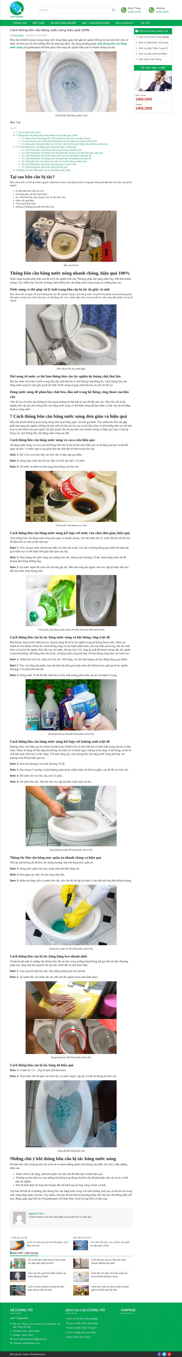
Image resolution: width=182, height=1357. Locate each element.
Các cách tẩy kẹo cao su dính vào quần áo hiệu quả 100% (110, 1244)
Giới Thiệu (38, 22)
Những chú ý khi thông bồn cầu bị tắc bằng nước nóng (44, 170)
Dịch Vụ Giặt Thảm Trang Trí (153, 48)
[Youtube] (169, 1354)
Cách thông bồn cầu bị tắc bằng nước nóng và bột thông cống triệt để (58, 155)
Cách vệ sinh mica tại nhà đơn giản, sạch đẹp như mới (47, 1244)
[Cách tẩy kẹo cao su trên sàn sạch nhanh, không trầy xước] (81, 1263)
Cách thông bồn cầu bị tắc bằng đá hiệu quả (46, 167)
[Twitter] (164, 1354)
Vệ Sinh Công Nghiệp (63, 22)
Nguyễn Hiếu (18, 35)
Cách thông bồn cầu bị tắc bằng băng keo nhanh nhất (50, 164)
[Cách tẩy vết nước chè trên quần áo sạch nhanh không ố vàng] (81, 1277)
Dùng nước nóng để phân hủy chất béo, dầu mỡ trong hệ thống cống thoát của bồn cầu (66, 144)
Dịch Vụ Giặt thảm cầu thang (153, 42)
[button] (13, 128)
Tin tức (145, 22)
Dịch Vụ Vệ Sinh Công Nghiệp (154, 37)
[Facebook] (159, 1354)
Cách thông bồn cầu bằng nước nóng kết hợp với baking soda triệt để (58, 158)
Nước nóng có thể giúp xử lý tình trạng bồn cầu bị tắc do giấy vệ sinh (57, 138)
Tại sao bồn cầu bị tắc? (29, 132)
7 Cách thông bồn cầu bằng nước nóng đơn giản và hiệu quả (47, 147)
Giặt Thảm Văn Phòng (96, 22)
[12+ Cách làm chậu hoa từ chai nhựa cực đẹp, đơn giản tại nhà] (18, 1263)
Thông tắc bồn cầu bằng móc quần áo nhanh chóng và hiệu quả (55, 161)
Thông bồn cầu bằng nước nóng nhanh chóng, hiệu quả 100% (47, 135)
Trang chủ (20, 22)
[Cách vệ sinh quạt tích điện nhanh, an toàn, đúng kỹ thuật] (18, 1277)
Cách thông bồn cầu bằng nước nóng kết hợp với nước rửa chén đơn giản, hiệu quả (64, 152)
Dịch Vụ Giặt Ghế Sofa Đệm (153, 53)
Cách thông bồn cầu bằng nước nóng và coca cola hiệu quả (53, 150)
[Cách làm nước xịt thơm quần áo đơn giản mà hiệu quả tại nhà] (81, 1290)
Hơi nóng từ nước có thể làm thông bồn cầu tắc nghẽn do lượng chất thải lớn (61, 141)
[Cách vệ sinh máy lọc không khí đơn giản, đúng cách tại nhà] (18, 1290)
